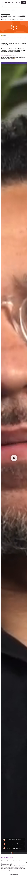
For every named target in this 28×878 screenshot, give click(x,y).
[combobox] (14, 6)
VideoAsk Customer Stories (8, 10)
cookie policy (9, 870)
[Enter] (2, 6)
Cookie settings (14, 874)
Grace (4, 35)
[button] (3, 2)
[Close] (26, 862)
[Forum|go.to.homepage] (12, 3)
